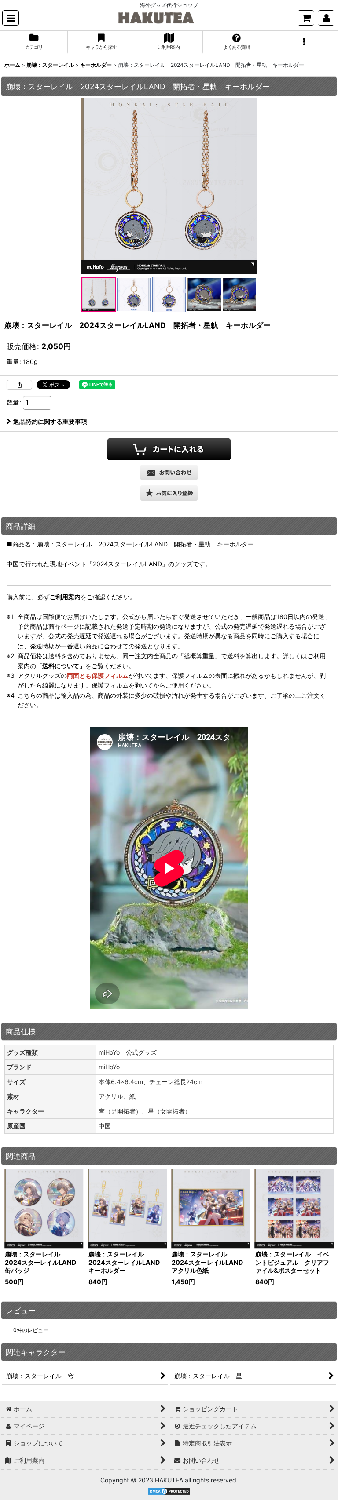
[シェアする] (19, 385)
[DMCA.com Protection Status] (169, 1490)
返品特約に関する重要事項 (50, 421)
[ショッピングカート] (306, 18)
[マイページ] (326, 18)
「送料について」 (60, 666)
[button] (10, 18)
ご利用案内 (65, 597)
